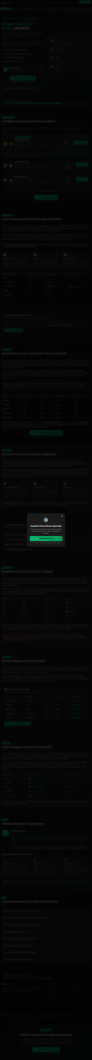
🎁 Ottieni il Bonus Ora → (46, 538)
